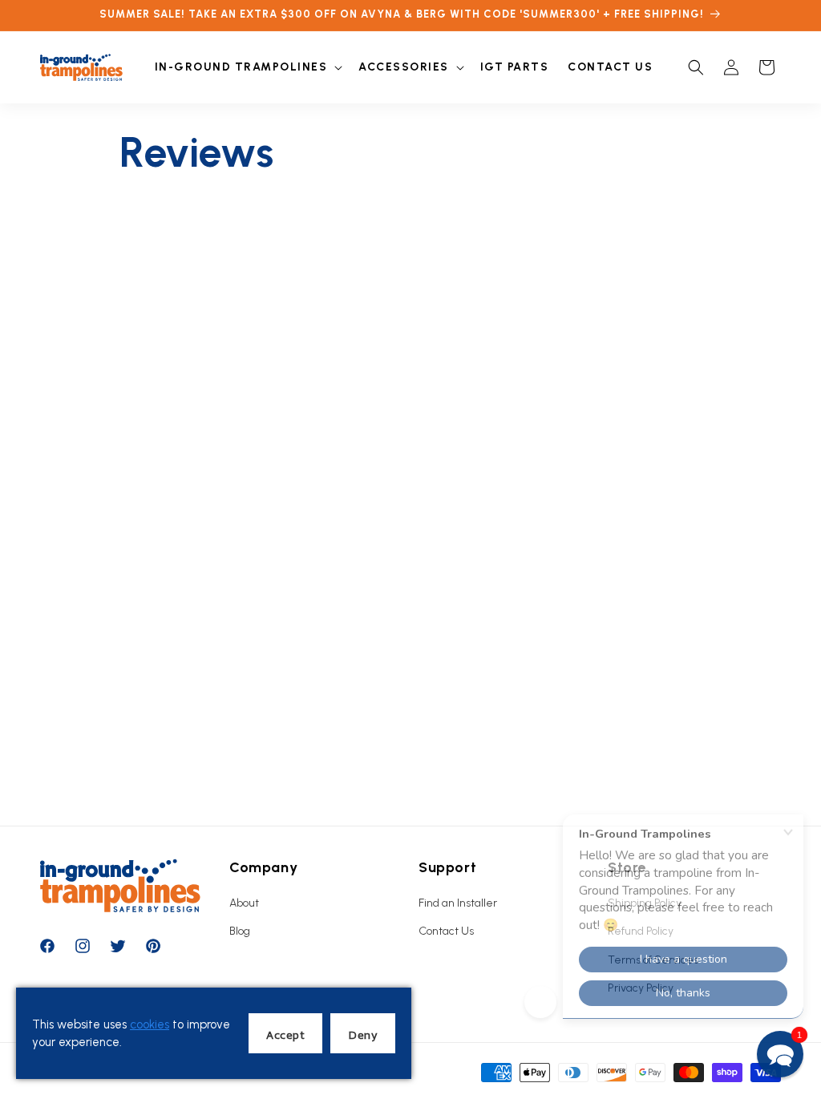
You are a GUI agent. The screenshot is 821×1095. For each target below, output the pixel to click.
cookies (149, 1024)
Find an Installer (458, 903)
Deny (363, 1034)
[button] (247, 67)
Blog (239, 931)
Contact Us (446, 931)
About (244, 903)
